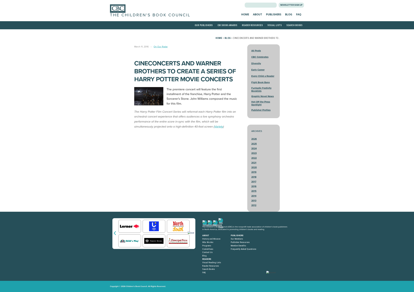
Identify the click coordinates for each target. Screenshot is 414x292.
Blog (288, 14)
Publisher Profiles (261, 110)
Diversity (256, 63)
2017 (253, 181)
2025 (254, 143)
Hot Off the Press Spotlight (260, 103)
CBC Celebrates (259, 57)
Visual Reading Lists (211, 262)
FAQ (298, 14)
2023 (254, 153)
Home (245, 14)
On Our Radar (161, 46)
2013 (253, 200)
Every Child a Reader (262, 76)
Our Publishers (204, 25)
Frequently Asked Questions (243, 249)
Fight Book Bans (260, 82)
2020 (254, 167)
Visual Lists (274, 25)
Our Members (237, 239)
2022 (254, 158)
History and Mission (211, 239)
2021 (253, 162)
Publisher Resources (240, 242)
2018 (253, 177)
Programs (206, 245)
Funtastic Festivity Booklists (261, 89)
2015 (253, 191)
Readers (206, 259)
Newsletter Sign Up (291, 5)
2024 (254, 148)
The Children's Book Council (150, 15)
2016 (253, 186)
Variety (218, 126)
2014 (253, 196)
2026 (254, 139)
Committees (207, 249)
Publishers (273, 14)
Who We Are (207, 242)
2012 (253, 205)
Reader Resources (252, 25)
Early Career (258, 69)
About (257, 14)
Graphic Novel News (262, 96)
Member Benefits (238, 245)
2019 (253, 172)
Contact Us (207, 252)
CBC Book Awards (227, 25)
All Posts (256, 50)
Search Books (294, 25)
